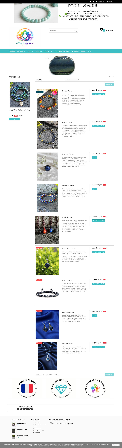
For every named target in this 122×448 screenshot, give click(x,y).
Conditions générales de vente (39, 424)
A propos (35, 426)
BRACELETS (21, 51)
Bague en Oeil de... (67, 154)
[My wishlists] (93, 1)
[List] (40, 80)
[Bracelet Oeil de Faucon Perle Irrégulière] (47, 135)
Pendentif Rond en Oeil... (69, 249)
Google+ (26, 409)
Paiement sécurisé (37, 428)
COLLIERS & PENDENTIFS (44, 51)
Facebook (18, 409)
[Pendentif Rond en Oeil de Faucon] (47, 261)
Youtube (29, 409)
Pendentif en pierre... (68, 217)
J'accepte (116, 445)
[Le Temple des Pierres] (25, 36)
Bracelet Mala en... (21, 423)
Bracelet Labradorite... (22, 429)
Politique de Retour (37, 432)
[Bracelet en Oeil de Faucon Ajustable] (47, 198)
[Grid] (37, 80)
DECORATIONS (86, 51)
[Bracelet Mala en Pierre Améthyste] (14, 424)
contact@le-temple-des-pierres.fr (64, 423)
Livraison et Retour (37, 422)
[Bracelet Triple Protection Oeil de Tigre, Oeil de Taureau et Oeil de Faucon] (47, 103)
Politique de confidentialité (38, 430)
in (32, 409)
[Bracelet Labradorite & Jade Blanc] (14, 431)
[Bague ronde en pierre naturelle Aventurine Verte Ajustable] (14, 437)
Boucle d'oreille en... (68, 312)
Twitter (21, 409)
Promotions (14, 77)
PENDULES (75, 51)
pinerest (23, 409)
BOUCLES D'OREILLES (62, 51)
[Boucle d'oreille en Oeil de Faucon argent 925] (47, 324)
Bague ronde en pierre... (23, 435)
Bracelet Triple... (67, 91)
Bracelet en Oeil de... (68, 186)
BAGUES (30, 51)
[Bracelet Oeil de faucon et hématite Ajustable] (47, 292)
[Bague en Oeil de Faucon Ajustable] (47, 166)
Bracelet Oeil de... (67, 122)
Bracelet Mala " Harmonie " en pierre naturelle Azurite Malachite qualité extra (19, 110)
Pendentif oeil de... (67, 344)
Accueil (12, 51)
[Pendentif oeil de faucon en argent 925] (47, 356)
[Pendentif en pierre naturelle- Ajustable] (47, 229)
